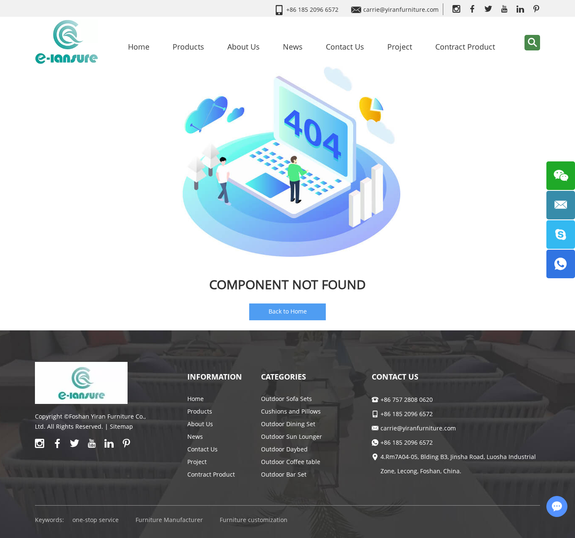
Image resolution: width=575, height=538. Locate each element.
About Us (243, 47)
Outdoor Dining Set (288, 424)
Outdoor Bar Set (283, 474)
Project (399, 47)
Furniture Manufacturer (169, 520)
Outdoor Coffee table (290, 462)
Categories (283, 377)
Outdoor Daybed (284, 449)
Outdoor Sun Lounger (291, 436)
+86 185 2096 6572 (407, 442)
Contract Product (465, 47)
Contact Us (345, 47)
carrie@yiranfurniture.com (401, 9)
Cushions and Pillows (291, 411)
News (293, 47)
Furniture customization (254, 520)
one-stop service (95, 520)
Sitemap (121, 426)
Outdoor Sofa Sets (286, 399)
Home (138, 47)
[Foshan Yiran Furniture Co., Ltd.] (66, 41)
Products (188, 47)
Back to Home (288, 311)
